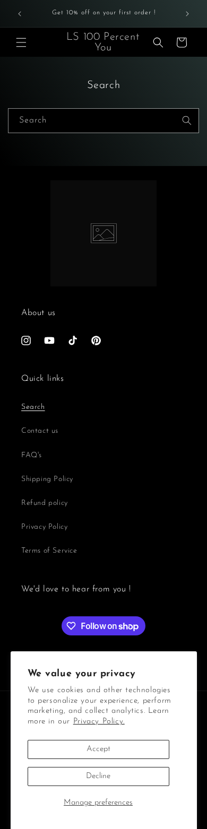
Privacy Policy (44, 527)
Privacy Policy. (99, 722)
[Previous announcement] (19, 13)
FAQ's (31, 455)
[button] (21, 42)
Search (33, 407)
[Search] (187, 120)
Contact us (39, 431)
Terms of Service (49, 551)
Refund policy (44, 503)
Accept (98, 749)
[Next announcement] (187, 13)
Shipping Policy (47, 479)
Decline (98, 776)
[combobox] (103, 121)
